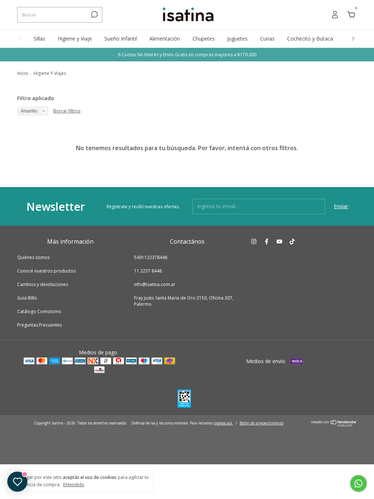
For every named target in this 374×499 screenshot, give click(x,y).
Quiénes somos (33, 257)
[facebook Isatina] (267, 241)
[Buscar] (93, 14)
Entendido (73, 484)
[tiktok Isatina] (292, 241)
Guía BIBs (27, 298)
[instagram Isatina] (254, 241)
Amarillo (29, 111)
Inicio (22, 73)
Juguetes (237, 38)
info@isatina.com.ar (154, 284)
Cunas (267, 38)
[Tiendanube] (334, 424)
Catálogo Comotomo (39, 311)
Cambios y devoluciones (42, 284)
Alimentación (164, 38)
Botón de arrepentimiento (261, 423)
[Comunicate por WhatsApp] (358, 483)
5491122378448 (150, 257)
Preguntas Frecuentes (39, 325)
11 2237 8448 (148, 271)
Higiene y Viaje (75, 38)
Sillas (39, 38)
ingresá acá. (223, 423)
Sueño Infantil (120, 38)
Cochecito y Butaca (310, 38)
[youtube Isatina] (279, 241)
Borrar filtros (66, 111)
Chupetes (203, 38)
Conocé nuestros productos (46, 271)
